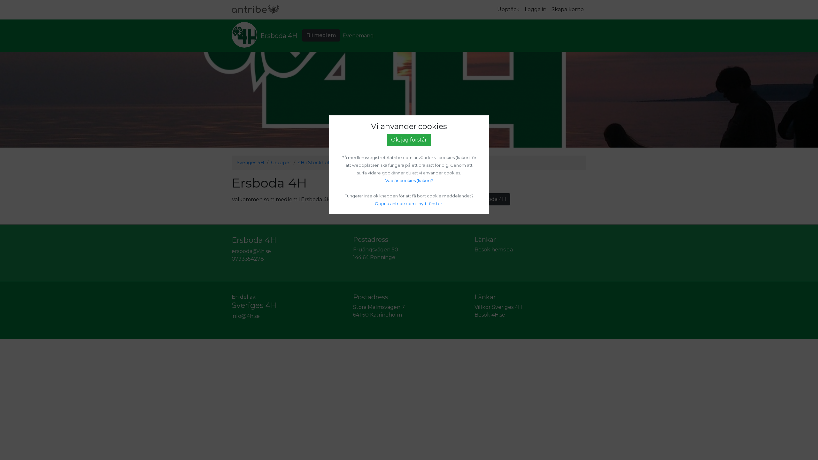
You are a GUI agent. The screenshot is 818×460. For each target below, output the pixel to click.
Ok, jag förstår (409, 140)
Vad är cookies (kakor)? (409, 180)
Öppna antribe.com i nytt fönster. (409, 203)
